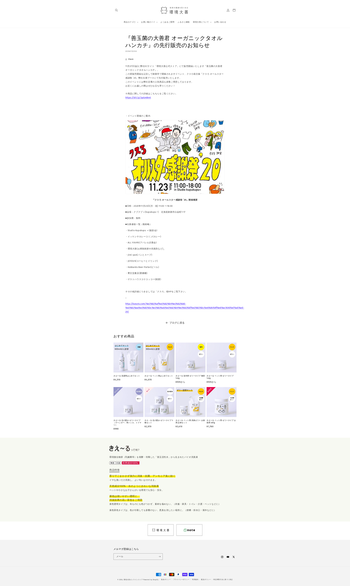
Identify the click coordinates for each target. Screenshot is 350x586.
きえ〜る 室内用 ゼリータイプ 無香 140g (190, 377)
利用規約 (195, 579)
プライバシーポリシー (181, 579)
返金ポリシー (166, 579)
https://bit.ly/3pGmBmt (138, 97)
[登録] (160, 556)
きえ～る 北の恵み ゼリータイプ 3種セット (159, 421)
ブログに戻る (177, 322)
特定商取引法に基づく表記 (223, 579)
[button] (116, 10)
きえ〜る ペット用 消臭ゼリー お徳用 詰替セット (190, 421)
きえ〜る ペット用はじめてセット (159, 376)
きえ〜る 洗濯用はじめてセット (126, 376)
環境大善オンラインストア (133, 580)
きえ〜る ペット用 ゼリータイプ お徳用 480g (221, 421)
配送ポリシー (206, 579)
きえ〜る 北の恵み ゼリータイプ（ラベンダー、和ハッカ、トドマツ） (127, 422)
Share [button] (131, 59)
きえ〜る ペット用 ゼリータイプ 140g (220, 377)
